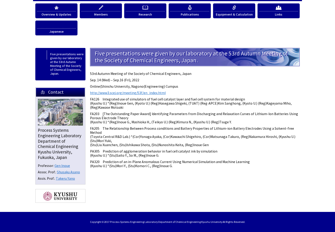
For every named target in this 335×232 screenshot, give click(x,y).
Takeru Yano (65, 179)
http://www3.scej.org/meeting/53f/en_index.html (128, 93)
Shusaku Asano (68, 172)
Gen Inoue (62, 166)
